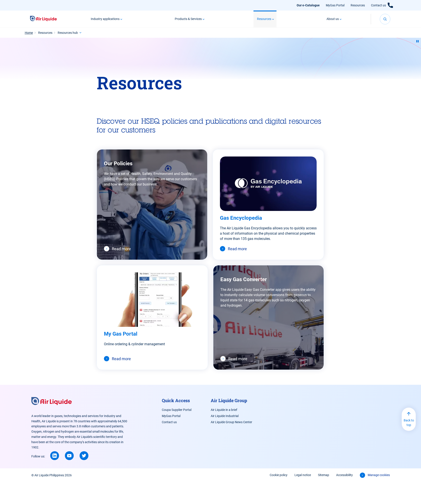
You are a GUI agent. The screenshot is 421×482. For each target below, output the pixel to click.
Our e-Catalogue (308, 5)
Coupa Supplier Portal (176, 410)
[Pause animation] (417, 41)
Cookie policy (278, 475)
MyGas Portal (335, 5)
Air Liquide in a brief (224, 410)
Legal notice (302, 475)
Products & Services (188, 19)
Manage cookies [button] (379, 475)
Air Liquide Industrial (225, 416)
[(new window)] (54, 455)
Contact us (378, 5)
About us (332, 19)
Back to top (409, 423)
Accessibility (344, 475)
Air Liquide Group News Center (231, 422)
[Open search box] (385, 19)
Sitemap (323, 475)
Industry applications (105, 19)
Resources (358, 5)
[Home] (43, 19)
